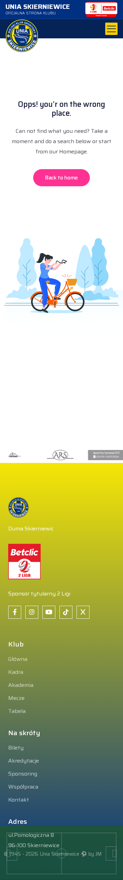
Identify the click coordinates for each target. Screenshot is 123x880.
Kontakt (18, 799)
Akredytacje (23, 760)
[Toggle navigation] (111, 29)
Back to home (61, 177)
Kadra (15, 672)
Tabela (17, 711)
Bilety (16, 747)
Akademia (20, 685)
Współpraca (23, 786)
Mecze (16, 698)
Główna (17, 659)
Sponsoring (22, 773)
